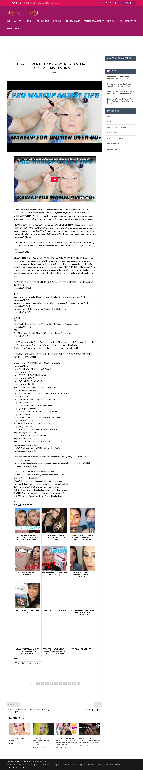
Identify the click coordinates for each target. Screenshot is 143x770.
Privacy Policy (12, 29)
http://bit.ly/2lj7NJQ (22, 306)
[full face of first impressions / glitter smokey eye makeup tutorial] (43, 729)
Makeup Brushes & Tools (49, 21)
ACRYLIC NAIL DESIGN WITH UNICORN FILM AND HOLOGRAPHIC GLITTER (89, 740)
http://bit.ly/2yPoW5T (23, 300)
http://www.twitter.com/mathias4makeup (42, 487)
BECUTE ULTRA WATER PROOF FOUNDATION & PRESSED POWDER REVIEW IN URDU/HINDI (66, 741)
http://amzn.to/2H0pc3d (24, 384)
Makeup (17, 21)
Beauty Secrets (114, 21)
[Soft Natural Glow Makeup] (19, 729)
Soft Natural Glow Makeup (17, 739)
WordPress (43, 761)
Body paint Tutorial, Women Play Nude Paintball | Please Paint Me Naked (120, 101)
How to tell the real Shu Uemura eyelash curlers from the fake (119, 85)
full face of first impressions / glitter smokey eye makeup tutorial (41, 741)
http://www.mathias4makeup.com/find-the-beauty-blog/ (44, 490)
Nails (28, 21)
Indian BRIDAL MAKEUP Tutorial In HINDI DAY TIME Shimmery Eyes (120, 92)
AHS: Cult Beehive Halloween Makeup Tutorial (41, 3)
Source (17, 502)
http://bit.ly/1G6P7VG (22, 288)
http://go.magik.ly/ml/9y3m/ (25, 408)
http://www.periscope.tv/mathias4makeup (54, 484)
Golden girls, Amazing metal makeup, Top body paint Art (118, 77)
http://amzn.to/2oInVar (23, 439)
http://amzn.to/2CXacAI (23, 372)
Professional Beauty (94, 21)
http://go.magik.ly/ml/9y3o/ (25, 445)
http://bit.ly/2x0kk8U (22, 327)
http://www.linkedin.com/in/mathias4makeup (43, 496)
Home (7, 21)
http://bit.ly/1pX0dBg (22, 252)
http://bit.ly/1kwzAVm (23, 426)
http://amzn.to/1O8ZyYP (24, 378)
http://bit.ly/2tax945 (22, 312)
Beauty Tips (130, 21)
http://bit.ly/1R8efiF (22, 414)
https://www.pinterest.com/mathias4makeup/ (45, 493)
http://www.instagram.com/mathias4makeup (45, 475)
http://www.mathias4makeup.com (40, 472)
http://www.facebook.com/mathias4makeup (44, 481)
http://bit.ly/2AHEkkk (22, 336)
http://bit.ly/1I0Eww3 (22, 237)
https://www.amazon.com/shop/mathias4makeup (59, 345)
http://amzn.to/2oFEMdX (24, 420)
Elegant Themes (23, 761)
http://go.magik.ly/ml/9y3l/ (25, 390)
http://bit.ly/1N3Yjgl (22, 402)
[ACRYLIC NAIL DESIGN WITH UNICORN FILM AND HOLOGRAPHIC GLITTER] (89, 729)
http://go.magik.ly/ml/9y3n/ (25, 433)
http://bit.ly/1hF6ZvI (22, 396)
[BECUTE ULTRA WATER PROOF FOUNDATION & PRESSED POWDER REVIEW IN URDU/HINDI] (66, 729)
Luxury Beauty (73, 21)
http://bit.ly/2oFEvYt (22, 366)
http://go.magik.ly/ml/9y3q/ (25, 451)
